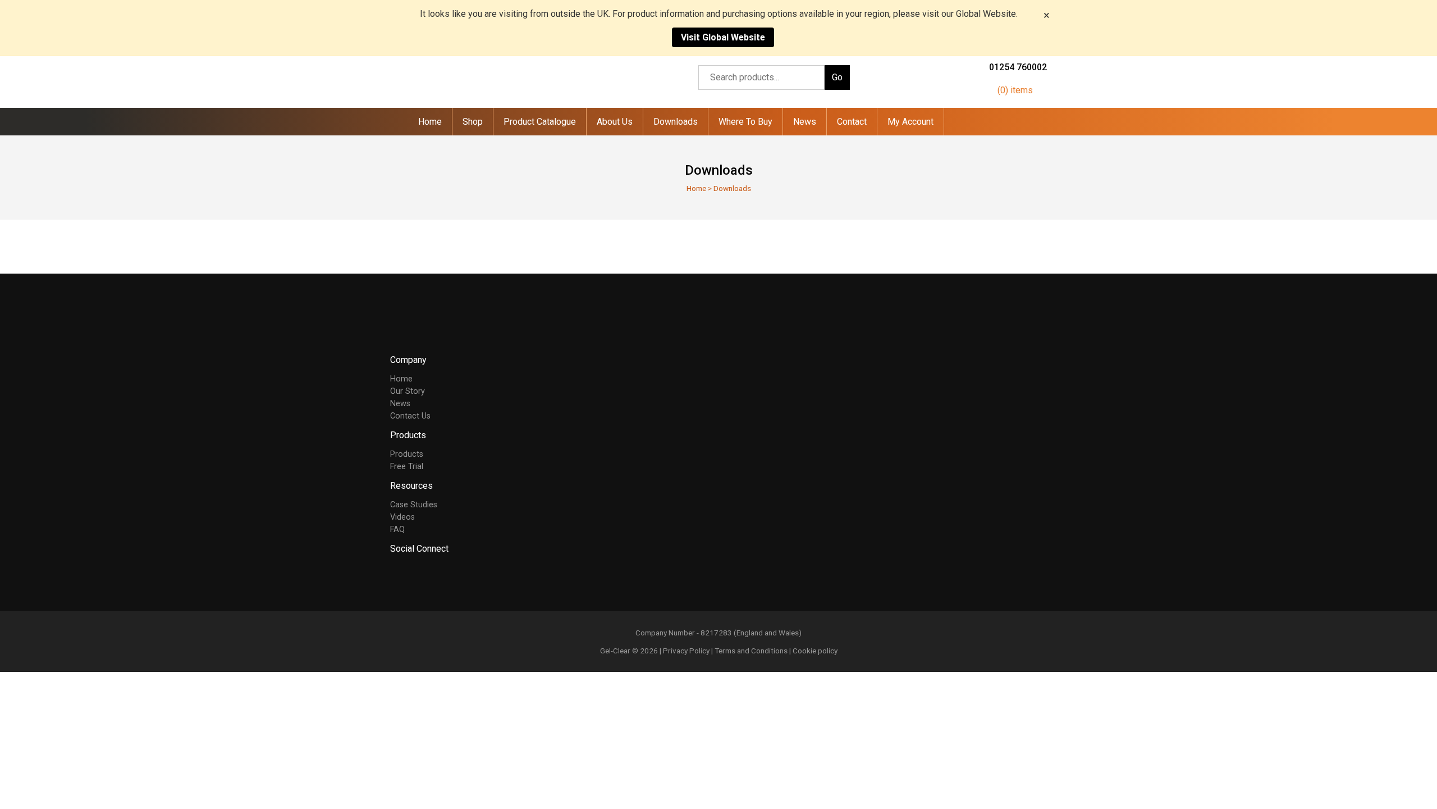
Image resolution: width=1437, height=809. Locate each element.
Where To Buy (745, 121)
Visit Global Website (723, 37)
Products (406, 454)
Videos (402, 517)
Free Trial (406, 466)
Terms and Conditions (751, 650)
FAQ (397, 529)
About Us (615, 121)
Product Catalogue (540, 121)
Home (430, 121)
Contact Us (410, 416)
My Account (910, 121)
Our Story (407, 391)
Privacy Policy (686, 650)
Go (837, 77)
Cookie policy (815, 650)
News (804, 121)
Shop (473, 121)
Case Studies (413, 505)
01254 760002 (1018, 67)
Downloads (675, 121)
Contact (852, 121)
